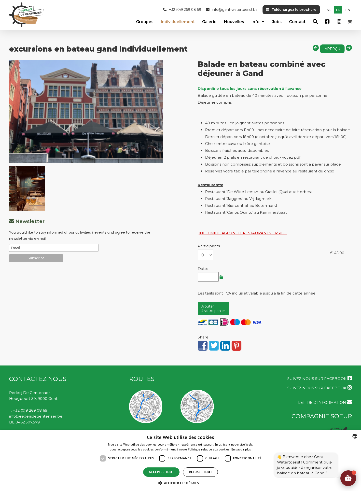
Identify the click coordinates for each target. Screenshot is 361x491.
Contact (297, 21)
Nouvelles (234, 21)
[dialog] (180, 460)
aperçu (332, 49)
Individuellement (178, 21)
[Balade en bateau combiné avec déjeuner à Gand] (86, 111)
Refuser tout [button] (200, 472)
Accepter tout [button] (161, 472)
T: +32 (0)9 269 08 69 (28, 410)
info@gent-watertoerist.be (235, 10)
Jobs (277, 21)
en (347, 10)
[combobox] (354, 436)
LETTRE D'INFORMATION (322, 402)
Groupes (144, 21)
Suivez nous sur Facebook (317, 378)
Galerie (209, 21)
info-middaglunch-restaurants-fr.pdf (243, 233)
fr (338, 10)
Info (255, 21)
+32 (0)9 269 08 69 (185, 10)
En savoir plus (241, 449)
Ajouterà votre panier (213, 308)
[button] (348, 478)
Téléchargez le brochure (294, 9)
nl (329, 10)
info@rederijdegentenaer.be (35, 416)
